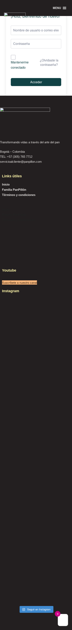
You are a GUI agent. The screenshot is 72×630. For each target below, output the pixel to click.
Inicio (6, 184)
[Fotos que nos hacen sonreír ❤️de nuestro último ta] (36, 507)
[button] (36, 204)
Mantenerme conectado (20, 65)
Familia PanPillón (14, 189)
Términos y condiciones (18, 195)
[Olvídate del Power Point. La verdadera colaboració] (36, 570)
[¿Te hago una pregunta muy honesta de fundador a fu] (36, 366)
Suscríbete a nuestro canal (19, 282)
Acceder (36, 82)
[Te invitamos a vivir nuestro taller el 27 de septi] (36, 457)
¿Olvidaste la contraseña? (49, 62)
